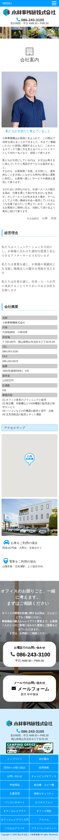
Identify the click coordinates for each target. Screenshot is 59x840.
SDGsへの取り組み (14, 767)
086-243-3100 (33, 654)
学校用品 (15, 785)
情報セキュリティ (44, 793)
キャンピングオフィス (43, 776)
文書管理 (15, 793)
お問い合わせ (14, 776)
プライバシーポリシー (43, 828)
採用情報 (44, 767)
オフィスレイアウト (14, 811)
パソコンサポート (15, 802)
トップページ (14, 759)
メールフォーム (33, 688)
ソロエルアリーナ (15, 828)
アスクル (44, 819)
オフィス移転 (43, 811)
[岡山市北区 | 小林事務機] (29, 15)
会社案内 (44, 759)
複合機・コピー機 (44, 785)
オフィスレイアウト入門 (14, 819)
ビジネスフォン (44, 802)
